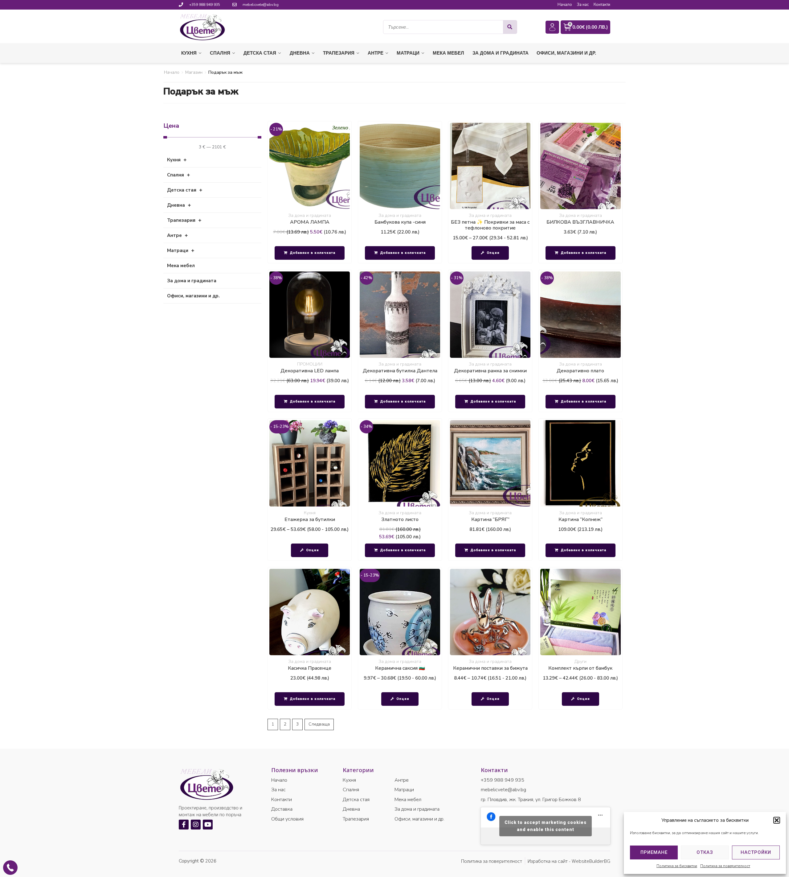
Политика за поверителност (725, 865)
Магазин (193, 72)
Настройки (756, 852)
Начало (171, 72)
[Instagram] (196, 824)
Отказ (705, 852)
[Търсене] (510, 27)
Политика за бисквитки (676, 865)
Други (580, 661)
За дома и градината (309, 215)
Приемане (654, 852)
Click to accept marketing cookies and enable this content (546, 826)
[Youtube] (208, 824)
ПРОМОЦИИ (309, 364)
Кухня (310, 513)
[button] (777, 820)
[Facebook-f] (184, 824)
